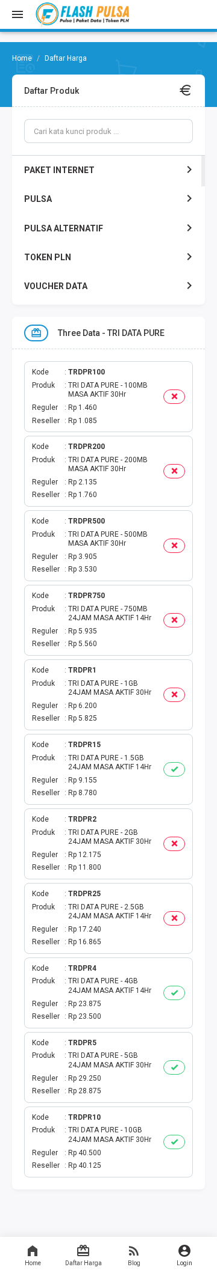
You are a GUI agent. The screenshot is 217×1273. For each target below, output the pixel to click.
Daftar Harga (83, 1263)
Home (33, 1263)
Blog (134, 1263)
